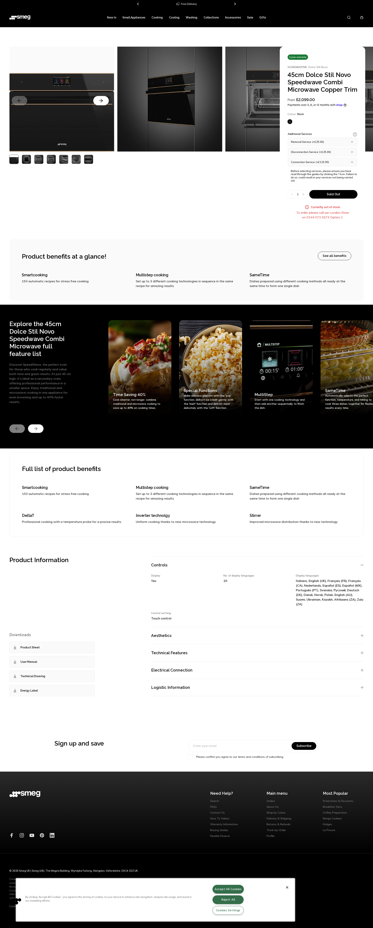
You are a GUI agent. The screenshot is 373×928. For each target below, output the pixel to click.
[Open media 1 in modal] (61, 99)
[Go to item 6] (88, 159)
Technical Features (169, 653)
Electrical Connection (172, 670)
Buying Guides (219, 830)
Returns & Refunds (278, 824)
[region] (155, 900)
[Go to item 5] (76, 159)
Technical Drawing (32, 676)
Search (214, 801)
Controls (159, 565)
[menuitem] (112, 17)
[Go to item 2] (39, 159)
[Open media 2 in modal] (169, 99)
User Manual (28, 661)
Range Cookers (332, 818)
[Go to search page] (349, 17)
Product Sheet (30, 647)
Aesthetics (161, 635)
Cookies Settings (228, 910)
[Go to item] (14, 159)
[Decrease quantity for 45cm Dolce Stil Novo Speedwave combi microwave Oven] (291, 194)
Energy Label (29, 690)
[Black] (290, 121)
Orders (271, 801)
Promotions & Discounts (338, 801)
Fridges (327, 824)
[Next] (235, 4)
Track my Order (276, 830)
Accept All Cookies (228, 889)
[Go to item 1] (26, 159)
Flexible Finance (220, 836)
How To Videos (219, 818)
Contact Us (217, 812)
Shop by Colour (276, 812)
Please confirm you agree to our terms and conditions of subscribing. (240, 757)
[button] (355, 134)
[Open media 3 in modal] (277, 99)
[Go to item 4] (63, 159)
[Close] (287, 887)
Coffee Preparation (335, 812)
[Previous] (138, 4)
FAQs (213, 807)
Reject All (228, 899)
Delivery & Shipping (279, 818)
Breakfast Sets (332, 807)
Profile (271, 836)
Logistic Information (170, 687)
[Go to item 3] (51, 159)
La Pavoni (329, 830)
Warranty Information (224, 824)
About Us (273, 807)
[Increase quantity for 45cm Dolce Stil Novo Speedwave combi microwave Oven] (304, 194)
